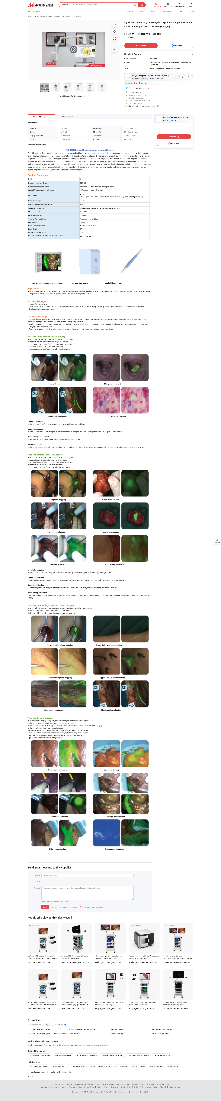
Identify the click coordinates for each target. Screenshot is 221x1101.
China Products (65, 1084)
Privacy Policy (144, 1092)
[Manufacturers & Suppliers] (40, 4)
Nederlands (114, 1087)
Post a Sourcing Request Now (92, 907)
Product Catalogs (60, 1025)
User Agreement (123, 1092)
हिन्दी (141, 1087)
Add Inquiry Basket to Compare (74, 96)
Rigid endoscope (75, 1033)
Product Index (150, 1084)
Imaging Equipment (138, 1066)
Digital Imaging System (37, 1072)
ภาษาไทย (148, 1087)
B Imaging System (173, 1066)
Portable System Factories (38, 1066)
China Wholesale (101, 1084)
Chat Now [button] (178, 45)
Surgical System (121, 1066)
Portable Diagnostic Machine (112, 1055)
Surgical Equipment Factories (100, 1066)
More (30, 1076)
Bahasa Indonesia (174, 1087)
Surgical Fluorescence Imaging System (82, 1029)
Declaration (134, 1092)
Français (80, 1087)
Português (72, 1087)
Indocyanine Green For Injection (39, 1029)
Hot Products (54, 1084)
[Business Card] (190, 127)
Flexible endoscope (117, 1033)
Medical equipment (117, 1029)
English (56, 1087)
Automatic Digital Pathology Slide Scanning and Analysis (48, 1033)
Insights (168, 1084)
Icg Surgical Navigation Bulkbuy (62, 1072)
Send (45, 907)
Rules (192, 12)
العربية (123, 1087)
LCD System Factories (77, 1066)
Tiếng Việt (163, 1087)
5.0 (164, 120)
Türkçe (155, 1087)
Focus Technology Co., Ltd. (95, 1092)
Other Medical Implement (64, 1055)
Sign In (128, 106)
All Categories (36, 12)
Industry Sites (125, 1084)
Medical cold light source (160, 1033)
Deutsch (106, 1087)
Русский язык (90, 1087)
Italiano (99, 1087)
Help (152, 12)
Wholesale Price (114, 1084)
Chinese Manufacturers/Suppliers (83, 1084)
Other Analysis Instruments (87, 1055)
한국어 (129, 1087)
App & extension (165, 12)
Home (29, 16)
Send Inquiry (141, 45)
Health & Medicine (39, 16)
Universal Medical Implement (39, 1055)
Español (64, 1087)
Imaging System (156, 1066)
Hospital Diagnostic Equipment (138, 1055)
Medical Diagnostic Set (162, 1055)
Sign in (191, 6)
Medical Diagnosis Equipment (71, 16)
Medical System (58, 1066)
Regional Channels (138, 1084)
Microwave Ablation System (162, 1029)
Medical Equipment (54, 16)
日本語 (136, 1087)
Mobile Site (160, 1084)
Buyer (140, 12)
